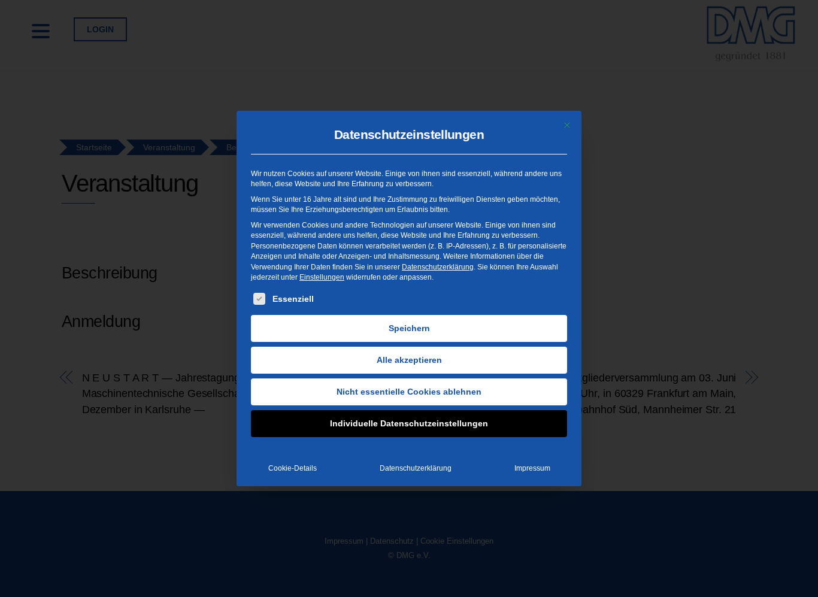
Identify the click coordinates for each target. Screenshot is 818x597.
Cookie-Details (292, 468)
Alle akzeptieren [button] (409, 360)
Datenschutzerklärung (438, 267)
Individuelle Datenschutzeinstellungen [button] (409, 423)
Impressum (532, 468)
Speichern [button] (409, 328)
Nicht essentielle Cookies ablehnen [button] (409, 391)
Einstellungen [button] (321, 277)
